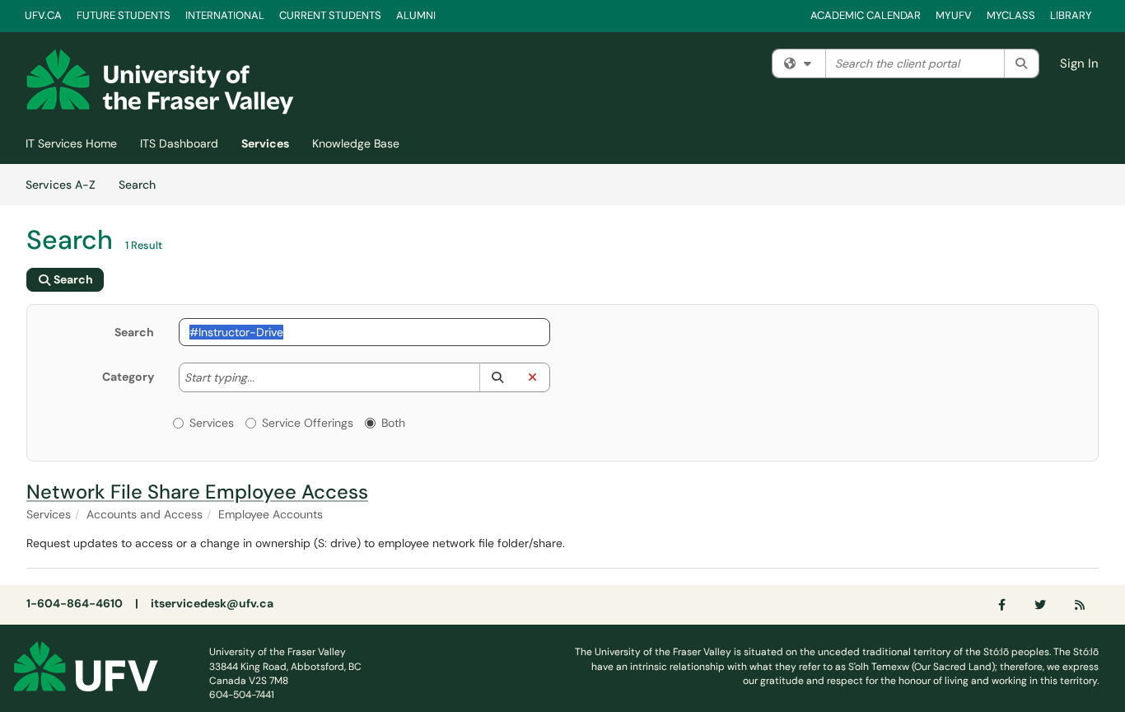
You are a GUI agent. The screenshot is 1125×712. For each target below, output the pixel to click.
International (224, 15)
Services (265, 143)
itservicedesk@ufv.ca (212, 603)
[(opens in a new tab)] (160, 82)
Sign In (1079, 63)
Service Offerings (307, 422)
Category (128, 376)
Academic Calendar (865, 15)
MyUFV (954, 15)
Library (1071, 15)
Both (393, 422)
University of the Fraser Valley (277, 651)
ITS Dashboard (179, 143)
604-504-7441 (241, 694)
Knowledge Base (355, 143)
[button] (497, 377)
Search (143, 184)
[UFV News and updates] (1080, 605)
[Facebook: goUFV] (1003, 605)
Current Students (330, 15)
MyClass (1011, 15)
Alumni (416, 15)
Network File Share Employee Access (197, 491)
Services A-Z (61, 184)
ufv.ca (43, 15)
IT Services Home (71, 143)
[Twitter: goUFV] (1041, 605)
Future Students (123, 15)
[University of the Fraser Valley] (86, 665)
